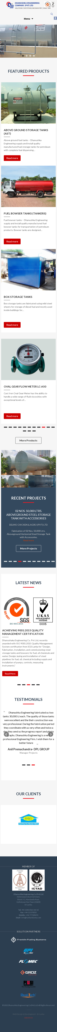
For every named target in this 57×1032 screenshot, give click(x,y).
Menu (27, 18)
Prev (6, 734)
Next (51, 462)
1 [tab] (5, 427)
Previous (5, 462)
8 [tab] (38, 427)
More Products (28, 440)
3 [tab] (15, 427)
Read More (10, 673)
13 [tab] (29, 430)
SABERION (28, 1018)
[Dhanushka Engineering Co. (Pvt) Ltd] (28, 5)
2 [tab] (10, 427)
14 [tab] (34, 430)
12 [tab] (24, 430)
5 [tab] (24, 427)
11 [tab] (53, 427)
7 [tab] (34, 427)
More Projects (28, 548)
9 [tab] (43, 427)
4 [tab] (19, 427)
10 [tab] (48, 427)
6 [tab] (29, 427)
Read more (12, 157)
